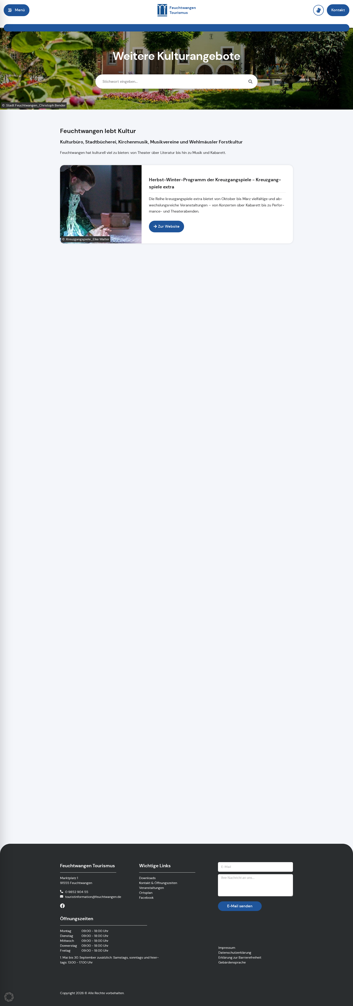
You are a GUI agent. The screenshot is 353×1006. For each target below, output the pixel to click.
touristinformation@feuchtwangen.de (93, 897)
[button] (9, 997)
